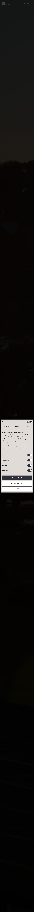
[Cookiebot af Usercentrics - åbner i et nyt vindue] (25, 422)
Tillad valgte (17, 483)
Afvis (17, 488)
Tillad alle (17, 478)
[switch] (29, 460)
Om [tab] (28, 426)
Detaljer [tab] (17, 426)
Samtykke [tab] (6, 426)
